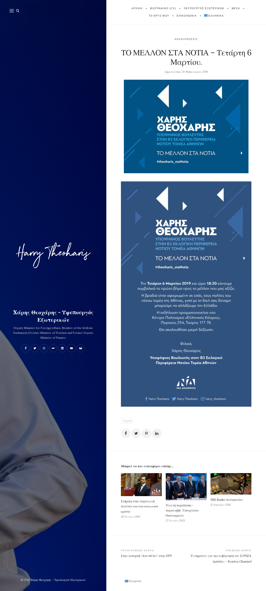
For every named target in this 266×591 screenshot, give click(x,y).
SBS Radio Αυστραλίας (227, 500)
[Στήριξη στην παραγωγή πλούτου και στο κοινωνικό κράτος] (141, 484)
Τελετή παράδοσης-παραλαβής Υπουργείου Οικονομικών (182, 510)
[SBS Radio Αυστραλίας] (231, 484)
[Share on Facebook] (126, 433)
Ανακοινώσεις (186, 39)
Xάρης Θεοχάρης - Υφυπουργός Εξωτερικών (53, 316)
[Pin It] (146, 433)
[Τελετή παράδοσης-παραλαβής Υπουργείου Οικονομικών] (186, 486)
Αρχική (127, 420)
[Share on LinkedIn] (157, 433)
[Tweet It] (136, 433)
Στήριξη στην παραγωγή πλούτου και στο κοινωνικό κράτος (139, 506)
